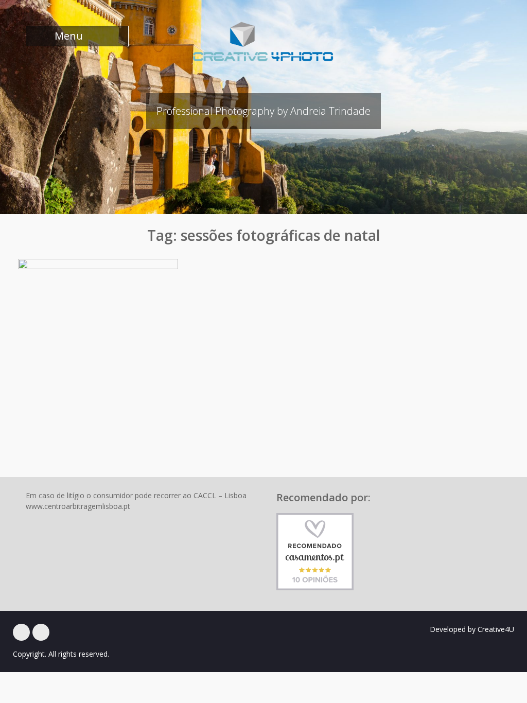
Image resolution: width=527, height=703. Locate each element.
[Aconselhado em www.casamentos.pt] (315, 551)
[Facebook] (21, 632)
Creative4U (496, 629)
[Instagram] (40, 632)
